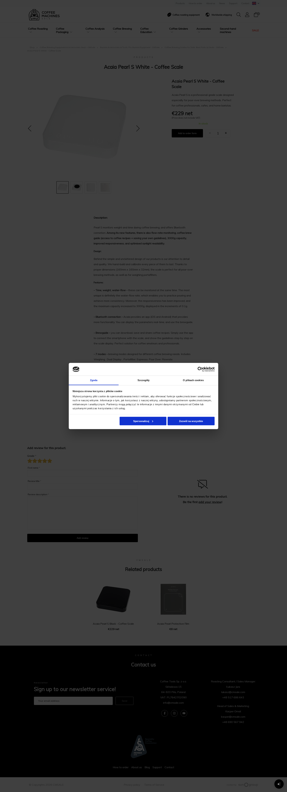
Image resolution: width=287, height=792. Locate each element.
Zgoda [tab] (93, 380)
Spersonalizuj (141, 421)
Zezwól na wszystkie (191, 421)
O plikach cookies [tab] (193, 380)
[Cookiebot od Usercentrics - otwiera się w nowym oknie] (200, 369)
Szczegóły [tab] (144, 380)
